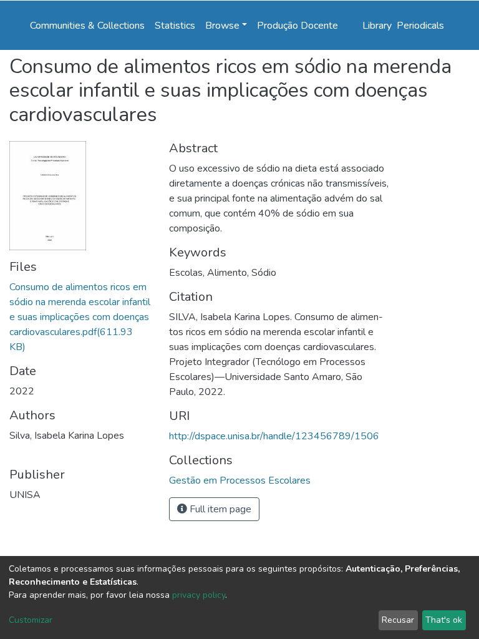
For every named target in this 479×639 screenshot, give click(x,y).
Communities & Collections (87, 25)
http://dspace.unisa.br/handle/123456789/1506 (274, 436)
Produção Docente (297, 25)
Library (377, 25)
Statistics (175, 25)
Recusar (398, 620)
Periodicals (420, 25)
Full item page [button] (219, 509)
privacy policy (198, 595)
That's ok (443, 620)
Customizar (30, 620)
